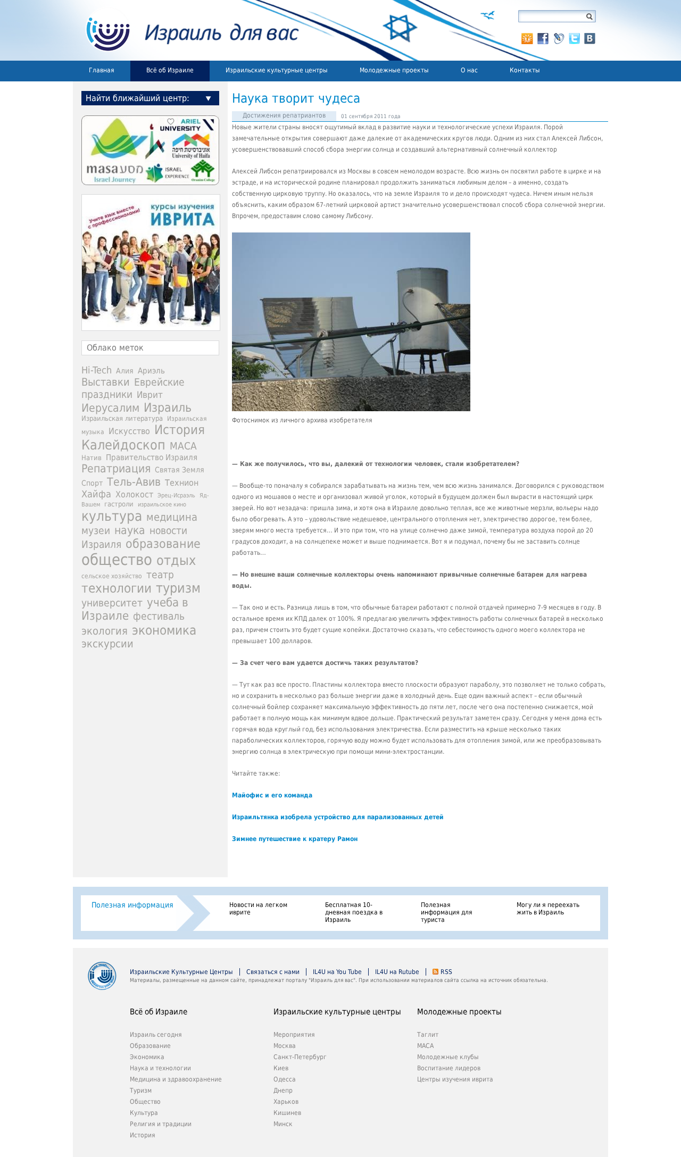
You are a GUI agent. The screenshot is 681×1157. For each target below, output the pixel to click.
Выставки (105, 382)
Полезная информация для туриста (446, 912)
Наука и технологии (160, 1068)
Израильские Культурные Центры (181, 972)
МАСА (183, 446)
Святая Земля (179, 469)
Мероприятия (294, 1034)
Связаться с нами (273, 972)
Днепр (283, 1090)
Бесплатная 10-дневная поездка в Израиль (354, 912)
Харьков (285, 1101)
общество (116, 560)
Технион (181, 483)
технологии (116, 588)
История (179, 429)
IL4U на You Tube (337, 972)
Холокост (134, 494)
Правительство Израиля (151, 457)
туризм (178, 588)
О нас (469, 70)
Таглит (427, 1034)
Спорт (92, 483)
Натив (91, 458)
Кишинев (287, 1113)
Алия (125, 371)
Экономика (147, 1057)
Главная (101, 70)
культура (111, 516)
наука (129, 530)
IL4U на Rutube (397, 972)
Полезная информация (132, 905)
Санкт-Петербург (300, 1057)
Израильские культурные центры (277, 70)
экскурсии (107, 644)
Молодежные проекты (394, 70)
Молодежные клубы (448, 1057)
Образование (150, 1046)
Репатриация (116, 468)
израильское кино (162, 504)
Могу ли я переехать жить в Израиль (548, 908)
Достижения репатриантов (284, 115)
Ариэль (151, 371)
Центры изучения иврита (455, 1079)
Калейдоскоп (123, 445)
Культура (144, 1113)
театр (160, 574)
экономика (164, 630)
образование (163, 544)
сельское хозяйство (111, 576)
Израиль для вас (186, 30)
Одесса (284, 1079)
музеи (95, 530)
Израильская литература (122, 418)
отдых (176, 560)
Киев (280, 1068)
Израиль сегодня (156, 1034)
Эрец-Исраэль (176, 495)
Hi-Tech (96, 370)
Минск (283, 1124)
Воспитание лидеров (448, 1068)
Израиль (168, 407)
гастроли (119, 504)
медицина (171, 517)
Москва (284, 1046)
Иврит (150, 394)
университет (112, 603)
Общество (145, 1101)
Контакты (525, 70)
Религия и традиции (161, 1124)
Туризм (141, 1090)
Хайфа (96, 494)
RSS (446, 972)
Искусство (129, 431)
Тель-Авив (134, 481)
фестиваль (159, 616)
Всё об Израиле (170, 70)
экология (104, 631)
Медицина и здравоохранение (176, 1079)
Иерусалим (110, 408)
